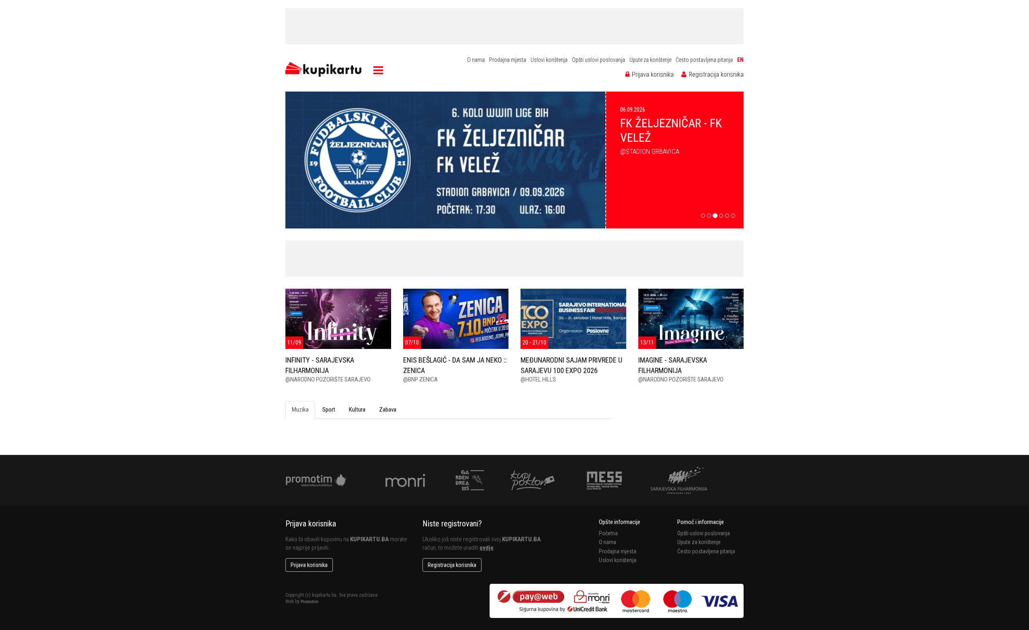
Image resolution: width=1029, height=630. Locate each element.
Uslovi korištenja (549, 60)
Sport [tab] (328, 409)
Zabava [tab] (387, 409)
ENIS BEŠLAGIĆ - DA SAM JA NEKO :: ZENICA (455, 365)
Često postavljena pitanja (704, 60)
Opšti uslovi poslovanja (598, 60)
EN (740, 60)
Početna (608, 533)
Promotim (309, 601)
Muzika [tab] (300, 409)
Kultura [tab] (357, 409)
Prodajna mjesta (507, 60)
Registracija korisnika (715, 74)
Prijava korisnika (652, 74)
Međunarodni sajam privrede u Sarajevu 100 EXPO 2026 (571, 365)
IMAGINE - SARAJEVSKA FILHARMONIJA (672, 365)
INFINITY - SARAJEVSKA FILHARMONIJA (319, 365)
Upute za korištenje (650, 60)
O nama (476, 60)
